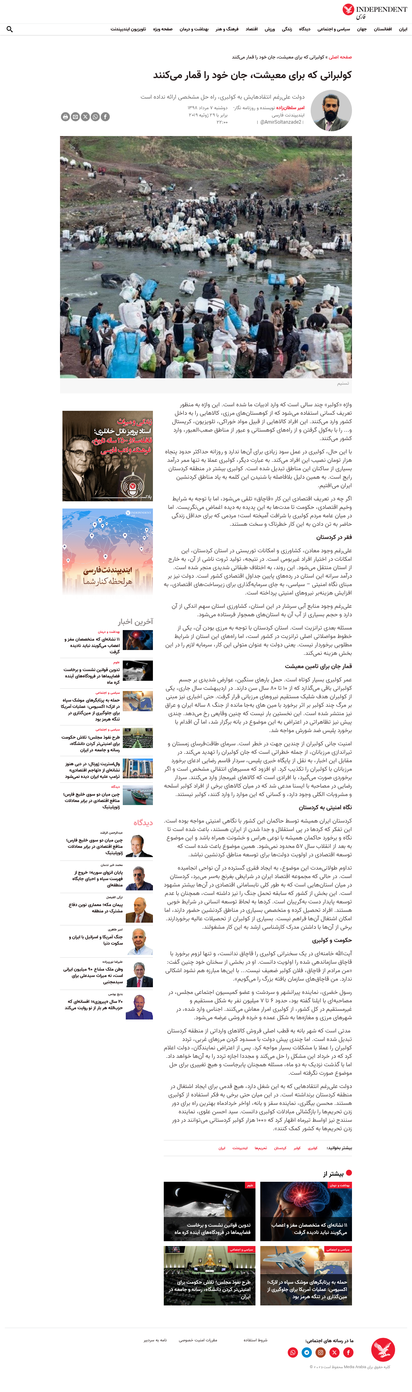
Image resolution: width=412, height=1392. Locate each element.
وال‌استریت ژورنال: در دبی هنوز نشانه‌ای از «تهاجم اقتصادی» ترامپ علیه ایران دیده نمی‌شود (92, 770)
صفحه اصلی (340, 57)
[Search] (9, 29)
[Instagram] (320, 1352)
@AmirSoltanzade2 (280, 122)
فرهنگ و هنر (227, 29)
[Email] (75, 116)
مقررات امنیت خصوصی (198, 1340)
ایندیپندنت (240, 1148)
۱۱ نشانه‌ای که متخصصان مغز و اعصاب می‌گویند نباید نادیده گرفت (309, 1229)
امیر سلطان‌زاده (290, 108)
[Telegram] (307, 1352)
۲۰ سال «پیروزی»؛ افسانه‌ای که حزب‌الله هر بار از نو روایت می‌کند (94, 1005)
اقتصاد (252, 29)
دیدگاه (304, 29)
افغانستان (383, 29)
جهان (362, 29)
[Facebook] (105, 116)
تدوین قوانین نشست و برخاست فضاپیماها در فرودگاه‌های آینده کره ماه (213, 1229)
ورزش (270, 29)
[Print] (65, 116)
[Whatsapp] (95, 116)
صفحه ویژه (163, 29)
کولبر (297, 1148)
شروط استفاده (256, 1340)
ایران (403, 29)
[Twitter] (85, 116)
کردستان (280, 1148)
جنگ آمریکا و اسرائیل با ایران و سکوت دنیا (96, 940)
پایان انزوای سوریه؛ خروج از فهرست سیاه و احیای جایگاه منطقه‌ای (97, 879)
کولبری (313, 1148)
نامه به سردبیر (155, 1340)
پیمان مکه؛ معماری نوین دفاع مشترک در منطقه (96, 908)
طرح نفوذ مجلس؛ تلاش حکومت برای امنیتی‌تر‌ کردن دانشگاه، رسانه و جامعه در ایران (210, 1289)
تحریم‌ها (261, 1148)
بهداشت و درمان (194, 29)
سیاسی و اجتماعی (334, 29)
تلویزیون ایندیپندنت (128, 29)
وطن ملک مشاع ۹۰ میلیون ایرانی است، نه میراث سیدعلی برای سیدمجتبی (93, 976)
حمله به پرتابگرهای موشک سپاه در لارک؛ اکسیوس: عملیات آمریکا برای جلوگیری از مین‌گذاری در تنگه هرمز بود (307, 1289)
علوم (250, 1185)
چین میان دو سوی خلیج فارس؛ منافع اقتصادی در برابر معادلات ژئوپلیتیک (91, 801)
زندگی (287, 29)
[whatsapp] (293, 1352)
